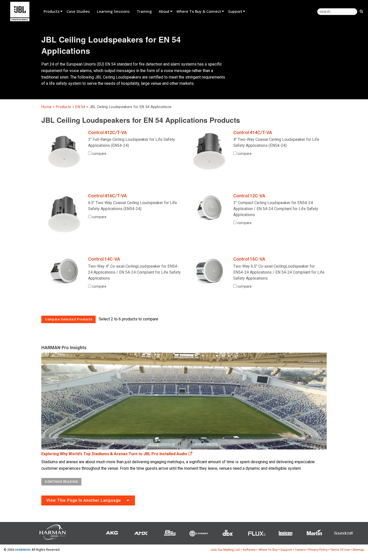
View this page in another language (83, 500)
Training (144, 11)
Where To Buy (268, 549)
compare (98, 154)
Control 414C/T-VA (252, 132)
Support (235, 11)
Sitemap (358, 549)
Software (249, 549)
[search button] (361, 11)
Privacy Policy (318, 549)
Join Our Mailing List (225, 549)
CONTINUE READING (61, 481)
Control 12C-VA (249, 195)
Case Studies (78, 11)
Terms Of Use (340, 549)
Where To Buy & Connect (198, 11)
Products (52, 11)
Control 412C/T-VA (107, 132)
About (164, 11)
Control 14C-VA (104, 259)
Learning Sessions (113, 11)
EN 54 (80, 107)
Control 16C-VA (249, 259)
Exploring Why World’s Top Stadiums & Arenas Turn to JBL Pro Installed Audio (114, 453)
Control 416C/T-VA (107, 195)
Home (46, 107)
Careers (300, 549)
